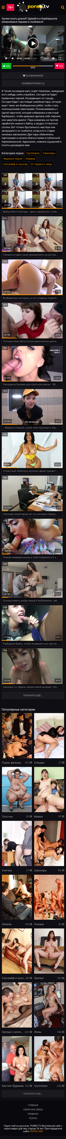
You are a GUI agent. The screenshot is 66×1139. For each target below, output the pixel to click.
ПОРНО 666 (36, 1131)
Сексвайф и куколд (15, 164)
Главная (33, 1105)
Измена (30, 158)
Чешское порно (12, 158)
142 (61, 66)
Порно (33, 1118)
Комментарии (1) (33, 83)
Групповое (33, 153)
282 (8, 66)
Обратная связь (33, 1109)
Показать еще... (33, 1093)
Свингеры (49, 153)
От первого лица (41, 164)
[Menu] (3, 7)
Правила (33, 1113)
